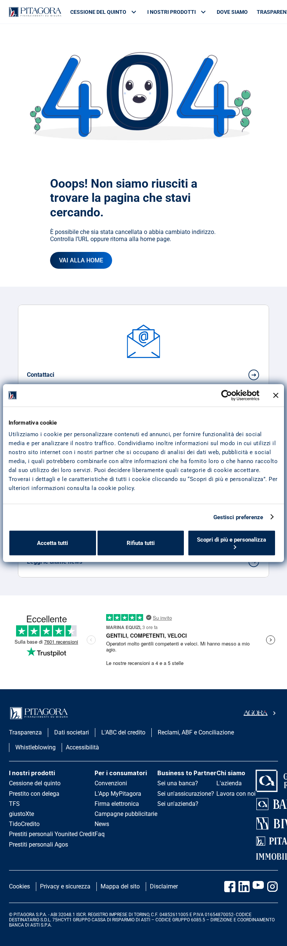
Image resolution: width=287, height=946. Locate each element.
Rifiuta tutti (141, 543)
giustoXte (21, 813)
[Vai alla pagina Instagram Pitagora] (272, 886)
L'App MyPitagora (118, 793)
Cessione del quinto (35, 783)
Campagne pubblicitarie (126, 813)
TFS (14, 803)
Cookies (19, 886)
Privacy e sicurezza (65, 886)
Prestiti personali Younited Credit (52, 834)
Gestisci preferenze (238, 517)
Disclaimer (164, 886)
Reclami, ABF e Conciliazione (196, 732)
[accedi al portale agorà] (261, 713)
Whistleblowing (35, 747)
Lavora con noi (236, 793)
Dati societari (71, 732)
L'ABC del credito (123, 732)
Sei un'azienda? (177, 803)
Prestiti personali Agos (38, 844)
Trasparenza (25, 732)
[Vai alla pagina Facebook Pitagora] (229, 886)
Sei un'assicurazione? (185, 793)
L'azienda (229, 783)
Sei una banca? (177, 783)
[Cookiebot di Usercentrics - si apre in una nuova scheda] (226, 395)
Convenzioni (111, 783)
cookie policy (116, 488)
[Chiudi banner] (275, 395)
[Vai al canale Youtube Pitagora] (258, 886)
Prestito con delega (34, 793)
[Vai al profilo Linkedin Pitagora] (244, 886)
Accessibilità (82, 747)
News (102, 824)
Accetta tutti (52, 543)
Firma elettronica (117, 803)
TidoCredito (24, 824)
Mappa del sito (120, 886)
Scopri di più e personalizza (231, 539)
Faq (100, 834)
